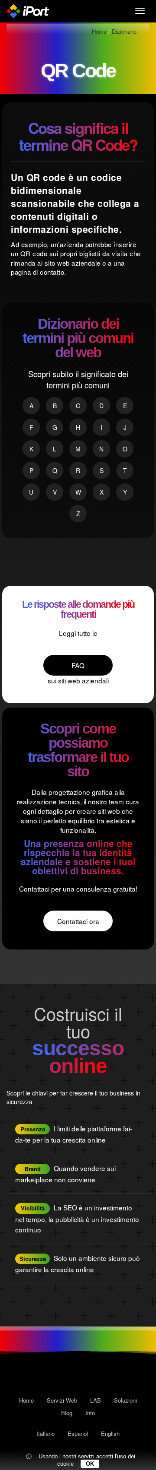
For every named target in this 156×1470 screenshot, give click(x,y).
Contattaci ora (78, 921)
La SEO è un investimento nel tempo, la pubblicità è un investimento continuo (77, 1218)
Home (26, 1400)
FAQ (78, 665)
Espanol (78, 1433)
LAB (95, 1400)
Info (90, 1413)
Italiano (45, 1433)
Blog (66, 1413)
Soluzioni (125, 1400)
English (110, 1433)
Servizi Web (62, 1400)
